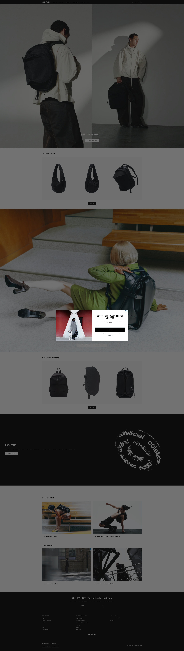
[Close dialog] (126, 311)
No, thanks (110, 335)
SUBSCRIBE (110, 330)
